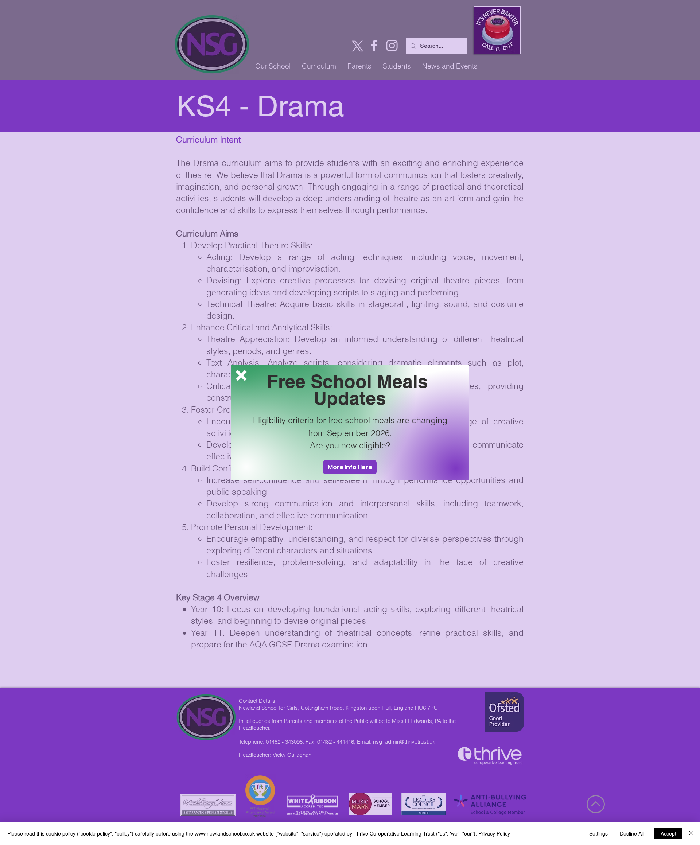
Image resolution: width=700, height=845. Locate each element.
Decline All (632, 833)
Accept (668, 833)
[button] (241, 375)
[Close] (691, 833)
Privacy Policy (494, 833)
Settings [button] (598, 833)
